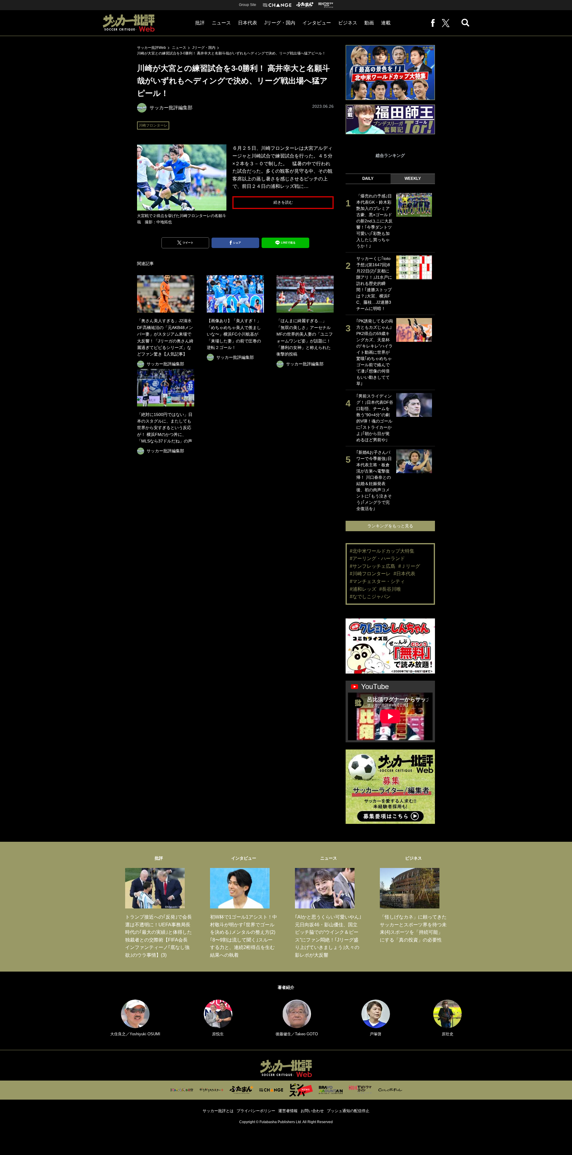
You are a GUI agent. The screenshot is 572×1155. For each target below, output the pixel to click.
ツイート (188, 242)
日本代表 (247, 22)
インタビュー (316, 22)
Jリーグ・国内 (279, 22)
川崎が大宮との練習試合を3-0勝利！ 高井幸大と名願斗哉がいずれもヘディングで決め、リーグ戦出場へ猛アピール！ (231, 53)
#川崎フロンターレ (370, 573)
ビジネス (347, 22)
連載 (386, 22)
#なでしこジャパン (370, 596)
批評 (200, 22)
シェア (237, 242)
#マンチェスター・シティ (377, 581)
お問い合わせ (312, 1111)
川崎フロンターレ (153, 125)
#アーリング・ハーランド (377, 558)
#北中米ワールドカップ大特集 (382, 551)
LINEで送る (288, 242)
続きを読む (283, 202)
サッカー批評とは (218, 1111)
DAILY (368, 178)
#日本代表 (404, 573)
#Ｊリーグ (409, 566)
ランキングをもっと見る (390, 525)
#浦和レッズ (363, 589)
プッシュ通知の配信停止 (348, 1111)
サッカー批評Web (151, 48)
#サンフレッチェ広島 (372, 566)
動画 (369, 22)
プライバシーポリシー (256, 1111)
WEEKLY (413, 178)
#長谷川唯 (390, 589)
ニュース (221, 22)
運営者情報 (288, 1111)
